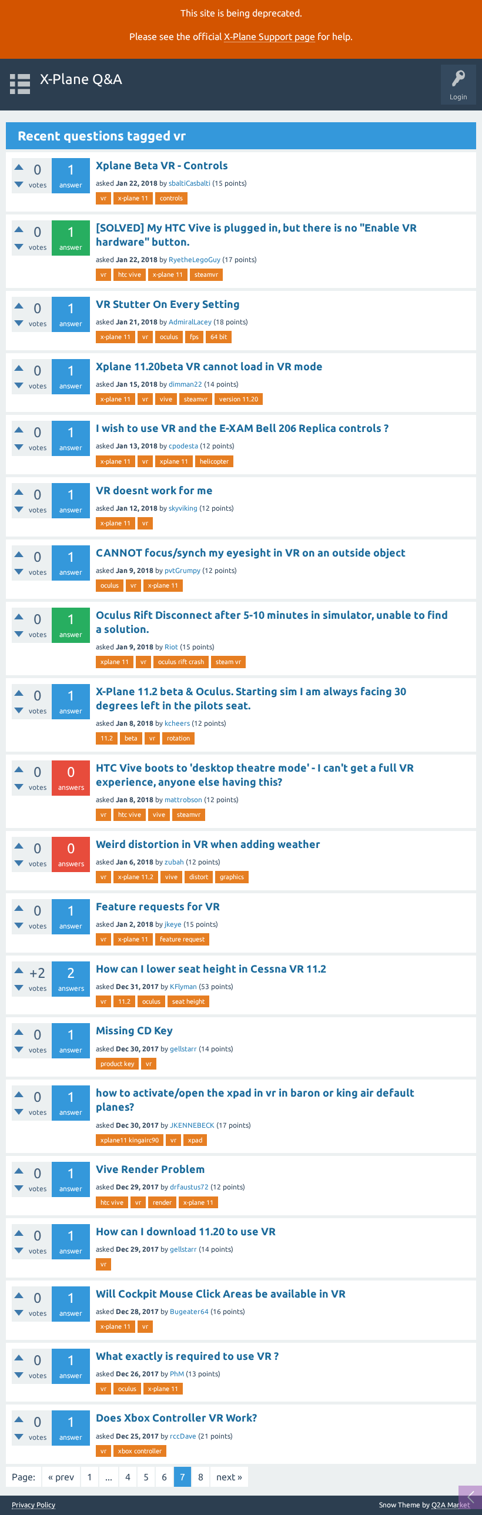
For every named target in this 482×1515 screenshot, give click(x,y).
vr (103, 198)
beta (131, 738)
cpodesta (183, 446)
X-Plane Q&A (81, 79)
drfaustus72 (189, 1187)
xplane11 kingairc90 (130, 1140)
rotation (178, 738)
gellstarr (183, 1049)
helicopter (214, 461)
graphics (232, 876)
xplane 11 (174, 461)
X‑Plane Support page (269, 36)
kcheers (177, 723)
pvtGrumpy (182, 570)
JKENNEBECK (192, 1125)
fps (194, 336)
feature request (182, 939)
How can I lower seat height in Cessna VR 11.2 (211, 968)
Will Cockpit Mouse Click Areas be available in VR (221, 1293)
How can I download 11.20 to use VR (186, 1231)
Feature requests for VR (158, 906)
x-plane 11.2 (135, 876)
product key (117, 1063)
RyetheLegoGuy (194, 259)
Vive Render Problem (150, 1169)
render (162, 1202)
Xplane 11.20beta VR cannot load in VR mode (209, 366)
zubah (174, 862)
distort (198, 876)
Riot (171, 647)
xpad (195, 1140)
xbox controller (140, 1450)
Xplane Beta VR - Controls (162, 165)
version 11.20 (238, 399)
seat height (188, 1001)
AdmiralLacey (190, 322)
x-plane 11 (133, 198)
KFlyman (183, 986)
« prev (61, 1477)
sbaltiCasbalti (189, 183)
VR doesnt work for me (154, 490)
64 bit (218, 336)
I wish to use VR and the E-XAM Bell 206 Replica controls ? (242, 428)
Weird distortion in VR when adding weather (208, 844)
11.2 (107, 738)
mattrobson (183, 799)
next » (229, 1477)
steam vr (228, 661)
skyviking (183, 508)
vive (166, 399)
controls (171, 198)
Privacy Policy (33, 1505)
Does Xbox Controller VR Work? (176, 1417)
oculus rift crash (181, 661)
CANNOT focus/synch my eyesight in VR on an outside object (251, 552)
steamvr (206, 274)
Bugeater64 (189, 1311)
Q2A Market (450, 1505)
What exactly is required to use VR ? (187, 1356)
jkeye (173, 924)
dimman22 (185, 384)
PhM (177, 1373)
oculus (169, 336)
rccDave (183, 1436)
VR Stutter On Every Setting (168, 304)
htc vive (129, 274)
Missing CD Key (134, 1030)
